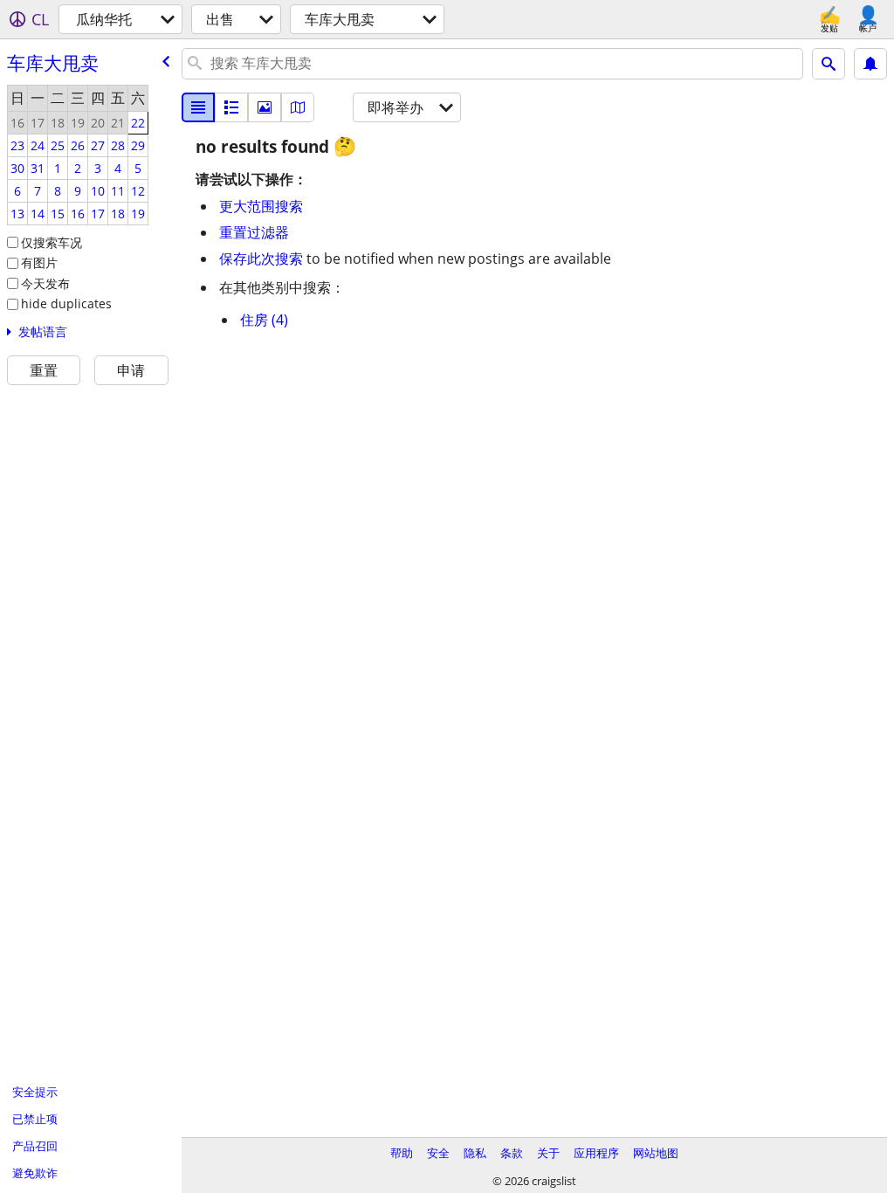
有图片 (39, 262)
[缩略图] (231, 107)
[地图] (297, 107)
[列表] (198, 107)
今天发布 (45, 283)
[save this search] (870, 63)
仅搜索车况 (51, 242)
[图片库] (264, 107)
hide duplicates (66, 303)
